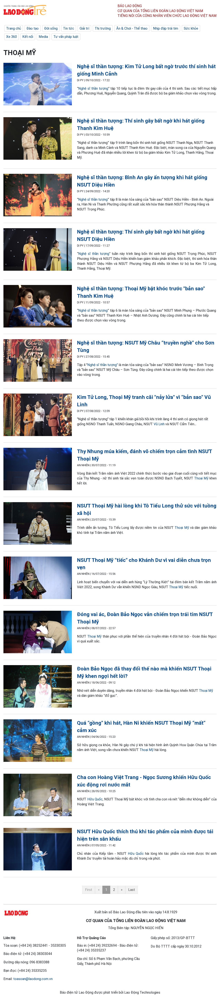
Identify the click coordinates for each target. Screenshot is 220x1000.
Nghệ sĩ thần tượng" (103, 365)
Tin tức (68, 28)
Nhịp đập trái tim (165, 28)
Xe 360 (11, 37)
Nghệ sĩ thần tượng (93, 88)
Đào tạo (32, 28)
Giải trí (84, 28)
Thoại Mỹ (201, 478)
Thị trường (103, 28)
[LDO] (37, 85)
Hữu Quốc (95, 799)
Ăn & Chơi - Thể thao (131, 28)
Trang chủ (13, 28)
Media (43, 37)
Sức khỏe (191, 28)
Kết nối (27, 37)
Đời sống (51, 28)
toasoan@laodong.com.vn (33, 979)
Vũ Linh (159, 424)
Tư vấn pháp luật (65, 37)
